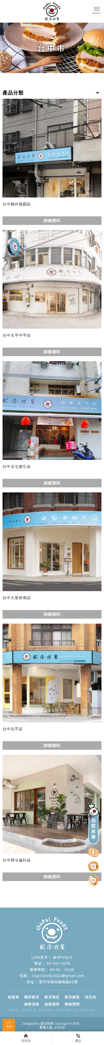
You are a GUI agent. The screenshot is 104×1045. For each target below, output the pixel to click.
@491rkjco (63, 957)
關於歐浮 (31, 997)
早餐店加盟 (28, 1010)
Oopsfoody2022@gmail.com (58, 975)
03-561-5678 (58, 963)
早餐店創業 (46, 1010)
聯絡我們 (72, 1004)
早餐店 (13, 1010)
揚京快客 (47, 1023)
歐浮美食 (72, 997)
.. (81, 1023)
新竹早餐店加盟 (84, 1010)
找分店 (90, 997)
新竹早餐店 (63, 1010)
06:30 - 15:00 (62, 969)
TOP (9, 1027)
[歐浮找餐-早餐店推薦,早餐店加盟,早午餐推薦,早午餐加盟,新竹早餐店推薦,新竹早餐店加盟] (52, 11)
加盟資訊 (52, 1004)
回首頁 (13, 997)
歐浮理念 (52, 997)
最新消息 (31, 1004)
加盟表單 (93, 828)
